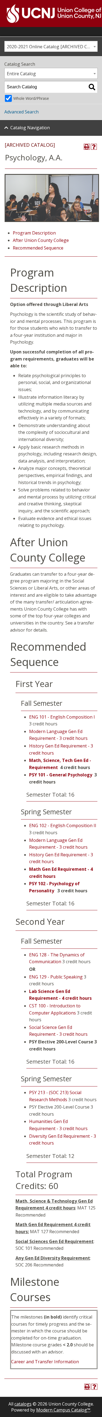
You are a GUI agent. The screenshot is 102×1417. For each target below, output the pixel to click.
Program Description (34, 233)
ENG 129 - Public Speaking (56, 977)
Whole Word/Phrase (31, 98)
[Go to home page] (47, 13)
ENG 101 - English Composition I (62, 717)
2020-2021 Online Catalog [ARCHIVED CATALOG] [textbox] (52, 47)
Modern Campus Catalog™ (63, 1410)
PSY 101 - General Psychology (60, 775)
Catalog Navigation (30, 128)
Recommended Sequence (38, 248)
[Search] (92, 87)
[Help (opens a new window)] (94, 147)
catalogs (23, 1404)
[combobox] (51, 46)
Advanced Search (21, 112)
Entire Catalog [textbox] (21, 74)
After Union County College (41, 240)
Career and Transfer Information (45, 1362)
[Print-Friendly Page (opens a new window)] (87, 147)
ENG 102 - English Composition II (62, 825)
